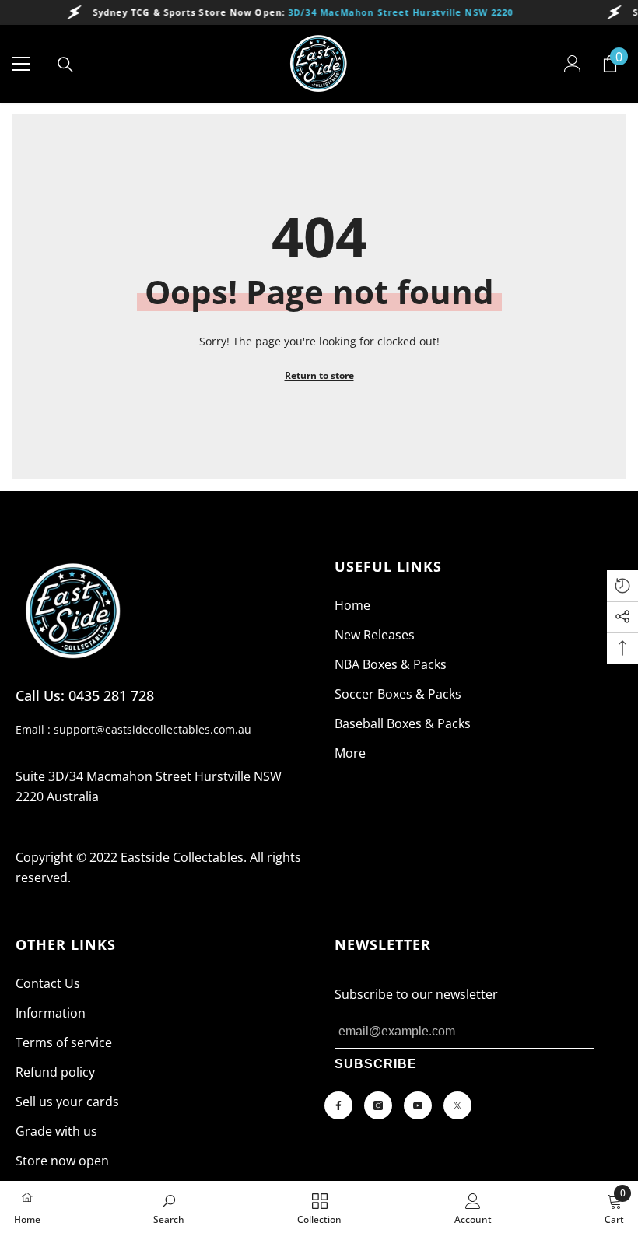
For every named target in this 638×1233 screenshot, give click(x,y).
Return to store (319, 375)
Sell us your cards (67, 1101)
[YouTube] (418, 1105)
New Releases (375, 634)
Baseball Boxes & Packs (403, 723)
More (350, 753)
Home (352, 605)
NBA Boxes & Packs (391, 664)
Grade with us (56, 1131)
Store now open (62, 1160)
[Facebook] (338, 1105)
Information (51, 1012)
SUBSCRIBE (376, 1063)
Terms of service (64, 1042)
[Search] (65, 64)
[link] (169, 1207)
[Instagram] (378, 1105)
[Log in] (572, 63)
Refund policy (55, 1072)
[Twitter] (457, 1105)
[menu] (21, 63)
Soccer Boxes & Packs (398, 693)
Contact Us (48, 983)
